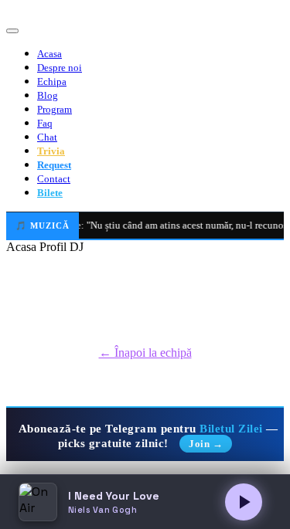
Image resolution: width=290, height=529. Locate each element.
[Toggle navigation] (12, 31)
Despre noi (59, 67)
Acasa (49, 53)
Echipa (52, 81)
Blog (47, 95)
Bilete (50, 192)
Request (54, 165)
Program (54, 109)
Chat (47, 137)
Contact (53, 179)
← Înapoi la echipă (145, 352)
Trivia (51, 151)
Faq (45, 123)
